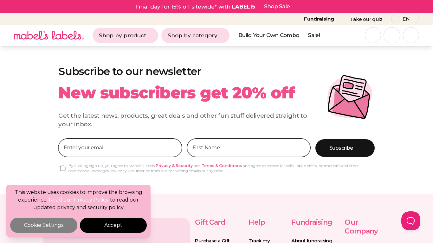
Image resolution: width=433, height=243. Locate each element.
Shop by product (122, 35)
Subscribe (341, 148)
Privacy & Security (174, 165)
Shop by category (192, 35)
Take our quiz (366, 19)
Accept (113, 225)
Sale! (314, 35)
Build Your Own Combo (268, 35)
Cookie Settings (43, 225)
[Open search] (373, 35)
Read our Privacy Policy (79, 200)
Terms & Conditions (222, 165)
